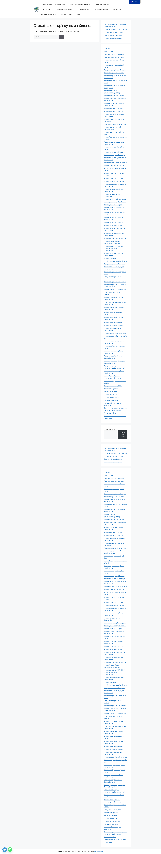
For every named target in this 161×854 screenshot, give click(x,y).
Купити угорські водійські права (115, 202)
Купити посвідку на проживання (80, 4)
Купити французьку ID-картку (114, 178)
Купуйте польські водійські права (115, 261)
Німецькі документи (101, 9)
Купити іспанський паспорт (113, 325)
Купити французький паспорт (114, 181)
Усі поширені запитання (48, 14)
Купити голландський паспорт (114, 155)
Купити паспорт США (111, 389)
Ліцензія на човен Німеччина (114, 54)
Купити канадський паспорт (113, 111)
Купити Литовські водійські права (115, 238)
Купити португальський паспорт (115, 282)
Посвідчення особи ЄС (102, 4)
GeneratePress (98, 851)
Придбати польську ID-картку (114, 264)
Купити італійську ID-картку (113, 222)
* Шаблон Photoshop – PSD (113, 32)
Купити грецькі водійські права (115, 199)
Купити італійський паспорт (113, 225)
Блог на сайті (117, 9)
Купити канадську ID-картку (113, 108)
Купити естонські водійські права (115, 163)
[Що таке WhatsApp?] (10, 849)
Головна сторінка (46, 4)
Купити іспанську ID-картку (113, 322)
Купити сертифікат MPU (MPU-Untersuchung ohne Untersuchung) (114, 248)
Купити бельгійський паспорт (114, 95)
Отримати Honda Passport (113, 35)
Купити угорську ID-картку (113, 205)
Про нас (77, 14)
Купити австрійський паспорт (114, 73)
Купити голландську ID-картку (114, 152)
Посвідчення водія (110, 394)
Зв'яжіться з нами (66, 14)
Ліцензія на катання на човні (65, 9)
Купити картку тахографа (113, 38)
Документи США (85, 9)
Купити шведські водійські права (115, 333)
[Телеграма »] (4, 849)
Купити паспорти (46, 9)
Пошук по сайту (109, 429)
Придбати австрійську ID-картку (115, 70)
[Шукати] (61, 37)
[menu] (134, 2)
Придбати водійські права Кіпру (115, 124)
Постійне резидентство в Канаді (115, 29)
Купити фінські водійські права (114, 165)
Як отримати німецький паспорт (115, 416)
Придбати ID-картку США (113, 386)
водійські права (60, 4)
